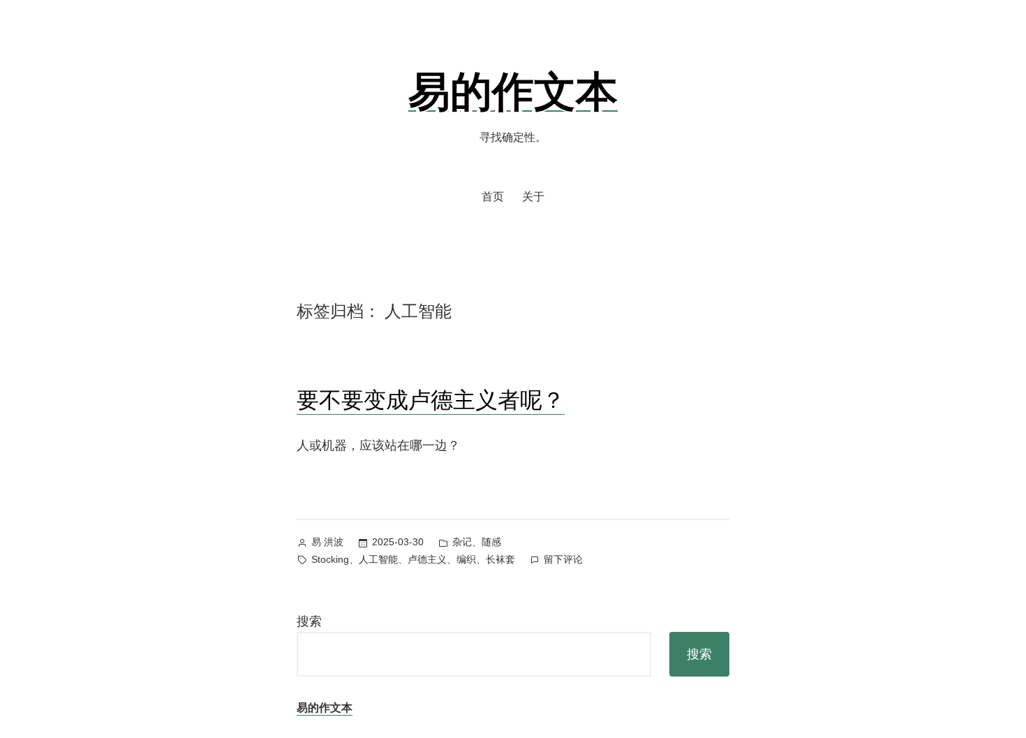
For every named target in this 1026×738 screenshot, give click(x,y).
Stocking (330, 559)
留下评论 (563, 561)
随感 (491, 541)
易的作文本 (513, 89)
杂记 (462, 541)
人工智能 (378, 559)
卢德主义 (427, 559)
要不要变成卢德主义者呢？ (431, 399)
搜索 (309, 621)
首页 (493, 196)
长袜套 (500, 559)
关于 (533, 196)
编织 (466, 559)
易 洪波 (327, 541)
